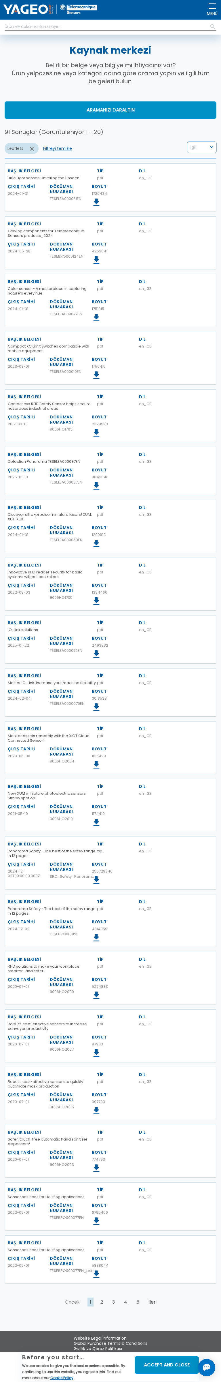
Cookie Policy (61, 1377)
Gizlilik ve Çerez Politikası (98, 1348)
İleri (152, 1302)
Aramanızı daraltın (111, 110)
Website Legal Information (100, 1338)
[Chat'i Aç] (206, 1367)
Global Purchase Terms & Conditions (110, 1343)
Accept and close (167, 1365)
